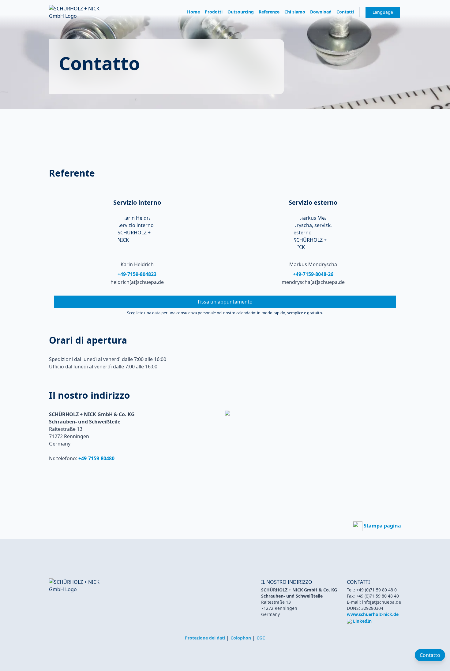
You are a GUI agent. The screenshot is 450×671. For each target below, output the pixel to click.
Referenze (269, 12)
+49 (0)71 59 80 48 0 (376, 590)
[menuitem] (193, 12)
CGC (261, 638)
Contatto (430, 655)
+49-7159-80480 (96, 458)
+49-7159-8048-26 (313, 274)
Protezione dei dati (205, 638)
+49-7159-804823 (137, 274)
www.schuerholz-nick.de (373, 614)
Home (193, 12)
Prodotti (214, 12)
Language (383, 12)
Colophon (241, 638)
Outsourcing (240, 12)
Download (321, 12)
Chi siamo (294, 12)
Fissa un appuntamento (225, 301)
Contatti (345, 12)
